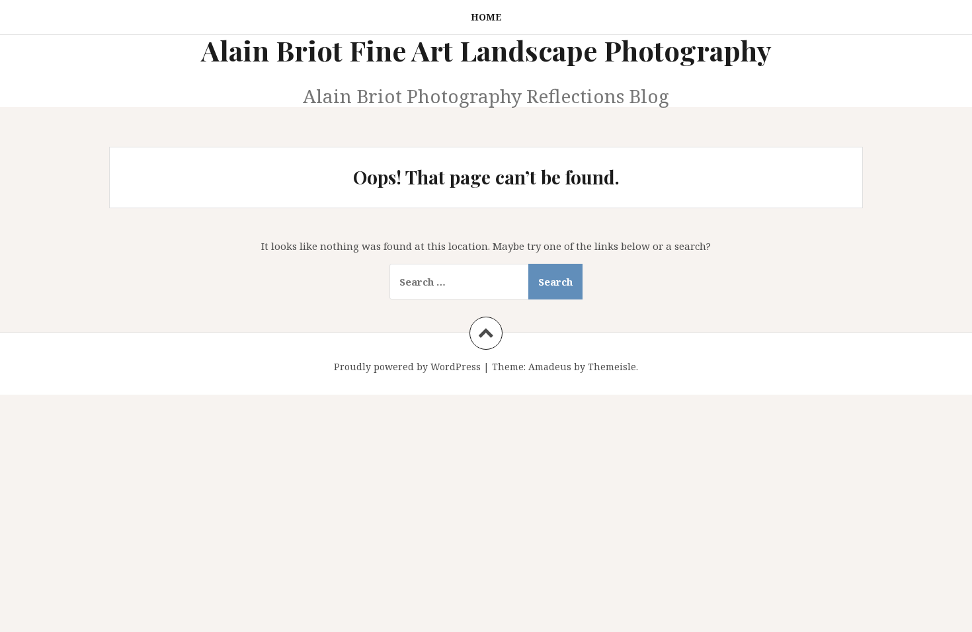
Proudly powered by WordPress (407, 366)
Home (486, 17)
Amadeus (549, 366)
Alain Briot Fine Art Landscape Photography (486, 50)
